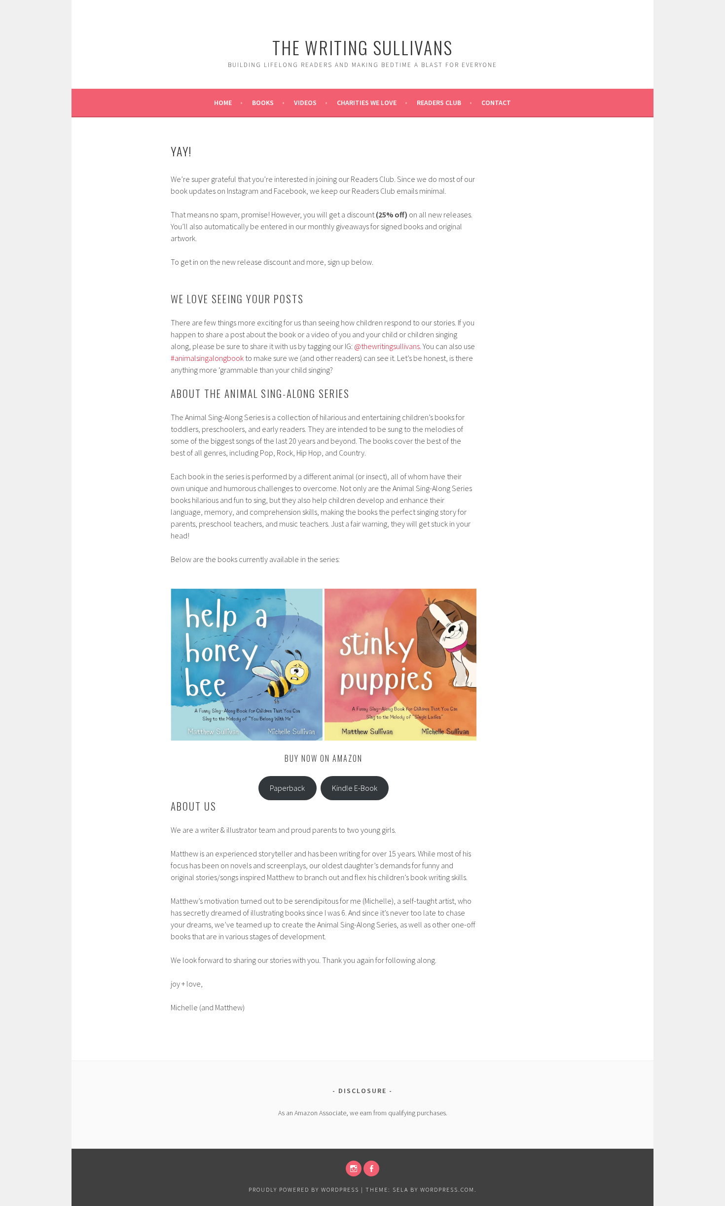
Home (223, 102)
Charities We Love (367, 102)
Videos (305, 102)
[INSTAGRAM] (354, 1168)
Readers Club (439, 102)
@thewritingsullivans (387, 346)
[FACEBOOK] (371, 1168)
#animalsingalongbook (207, 358)
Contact (496, 102)
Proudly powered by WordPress (304, 1189)
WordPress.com (447, 1189)
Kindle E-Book (354, 788)
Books (263, 102)
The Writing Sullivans (362, 47)
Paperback (287, 788)
